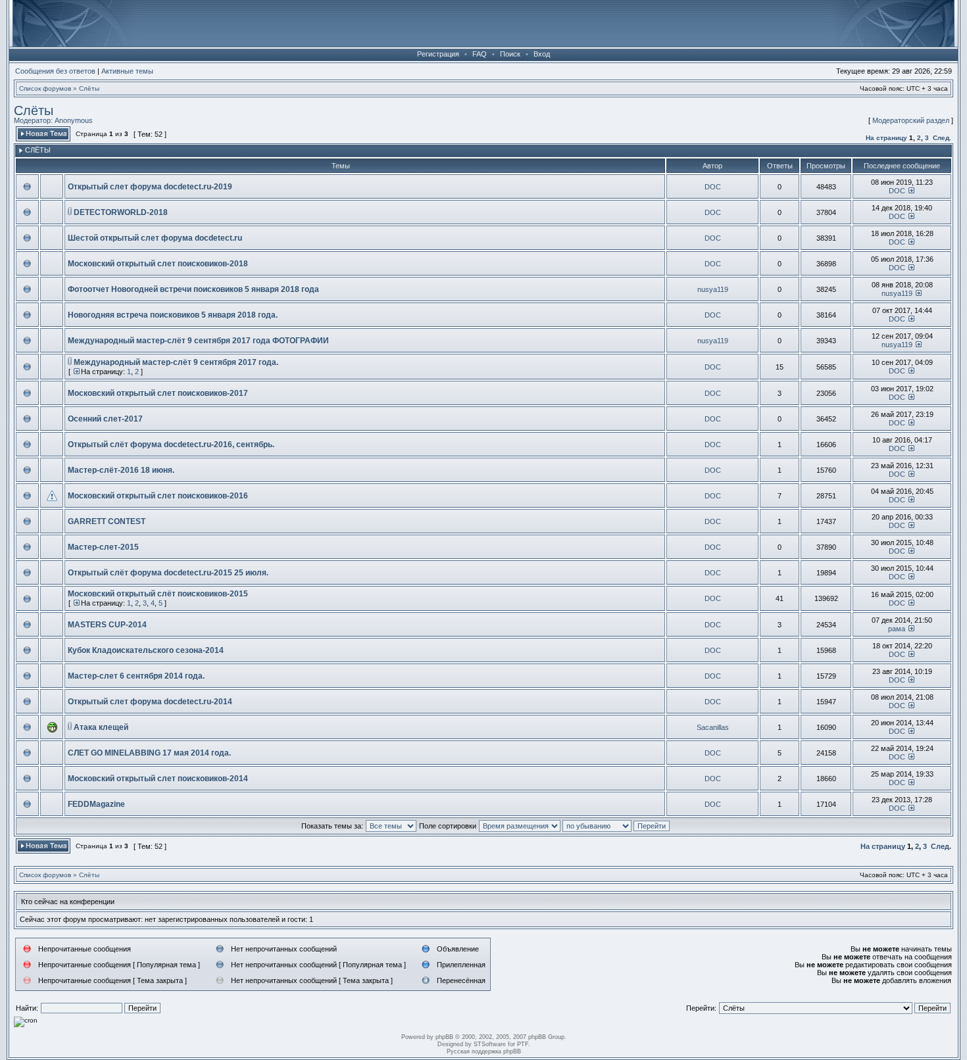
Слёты (89, 88)
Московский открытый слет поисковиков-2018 (158, 263)
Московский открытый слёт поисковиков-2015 (158, 593)
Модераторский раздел (910, 120)
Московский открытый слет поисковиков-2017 (158, 393)
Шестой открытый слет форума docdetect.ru (155, 238)
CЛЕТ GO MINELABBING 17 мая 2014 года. (149, 753)
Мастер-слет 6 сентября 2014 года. (136, 676)
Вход (541, 54)
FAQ (479, 54)
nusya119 (712, 289)
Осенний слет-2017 (105, 418)
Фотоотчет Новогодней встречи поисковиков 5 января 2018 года (193, 289)
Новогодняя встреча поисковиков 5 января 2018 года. (173, 315)
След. (942, 137)
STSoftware (490, 1044)
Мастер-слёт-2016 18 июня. (121, 470)
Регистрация (438, 54)
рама (896, 629)
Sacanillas (713, 727)
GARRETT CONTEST (106, 521)
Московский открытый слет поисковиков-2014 (158, 778)
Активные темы (127, 71)
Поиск (510, 54)
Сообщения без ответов (55, 71)
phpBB (444, 1037)
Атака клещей (101, 727)
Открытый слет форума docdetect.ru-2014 (150, 701)
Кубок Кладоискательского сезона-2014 (146, 650)
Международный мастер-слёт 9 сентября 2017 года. (176, 362)
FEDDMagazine (96, 804)
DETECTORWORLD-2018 (121, 212)
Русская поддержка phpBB (484, 1051)
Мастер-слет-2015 (103, 547)
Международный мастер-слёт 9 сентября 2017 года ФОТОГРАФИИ (198, 340)
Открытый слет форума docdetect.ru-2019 (150, 186)
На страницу (886, 137)
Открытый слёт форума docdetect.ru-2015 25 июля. (168, 572)
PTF (522, 1044)
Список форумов (45, 88)
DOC (713, 187)
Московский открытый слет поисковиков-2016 (158, 495)
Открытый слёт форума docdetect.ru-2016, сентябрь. (171, 444)
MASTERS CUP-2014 (107, 624)
